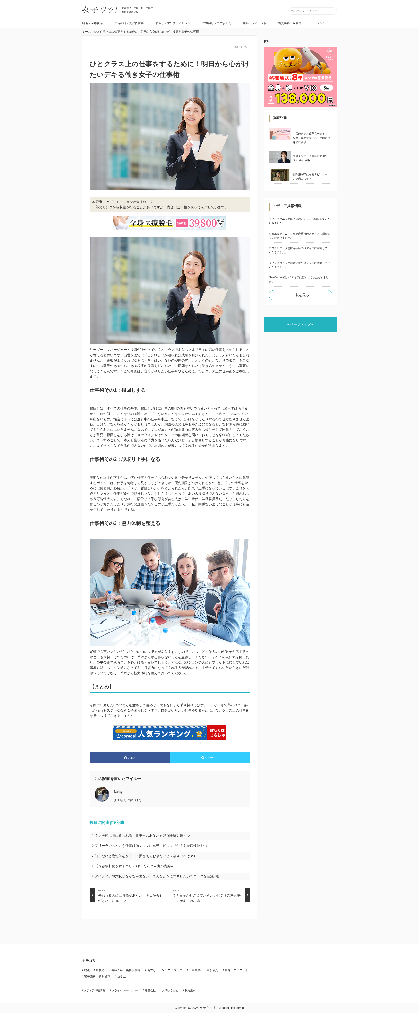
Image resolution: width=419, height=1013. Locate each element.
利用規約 (190, 990)
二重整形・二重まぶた (216, 23)
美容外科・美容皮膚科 (129, 23)
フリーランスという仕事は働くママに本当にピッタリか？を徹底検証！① (151, 846)
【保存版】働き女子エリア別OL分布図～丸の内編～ (134, 866)
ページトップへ (302, 324)
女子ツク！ (207, 1008)
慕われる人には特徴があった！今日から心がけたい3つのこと (130, 895)
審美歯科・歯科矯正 (291, 23)
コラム (320, 23)
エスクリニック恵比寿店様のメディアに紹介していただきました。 (299, 250)
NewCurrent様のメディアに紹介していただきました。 (299, 279)
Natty (118, 792)
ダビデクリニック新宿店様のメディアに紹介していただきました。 (299, 264)
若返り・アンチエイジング (172, 23)
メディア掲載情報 (94, 990)
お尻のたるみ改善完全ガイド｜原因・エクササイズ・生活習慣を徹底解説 (311, 138)
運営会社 (150, 990)
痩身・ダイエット (254, 23)
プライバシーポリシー (125, 990)
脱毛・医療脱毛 (92, 23)
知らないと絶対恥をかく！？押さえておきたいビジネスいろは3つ (145, 856)
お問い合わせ (170, 990)
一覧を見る (300, 295)
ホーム (86, 31)
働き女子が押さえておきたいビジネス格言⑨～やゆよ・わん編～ (207, 895)
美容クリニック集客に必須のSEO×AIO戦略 (310, 158)
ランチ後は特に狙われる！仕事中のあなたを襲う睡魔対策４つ (142, 835)
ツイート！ (211, 757)
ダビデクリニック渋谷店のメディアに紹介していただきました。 (299, 220)
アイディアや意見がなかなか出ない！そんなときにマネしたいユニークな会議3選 (157, 876)
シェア (132, 757)
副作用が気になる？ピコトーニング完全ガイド (311, 176)
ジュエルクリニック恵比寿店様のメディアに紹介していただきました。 (299, 235)
